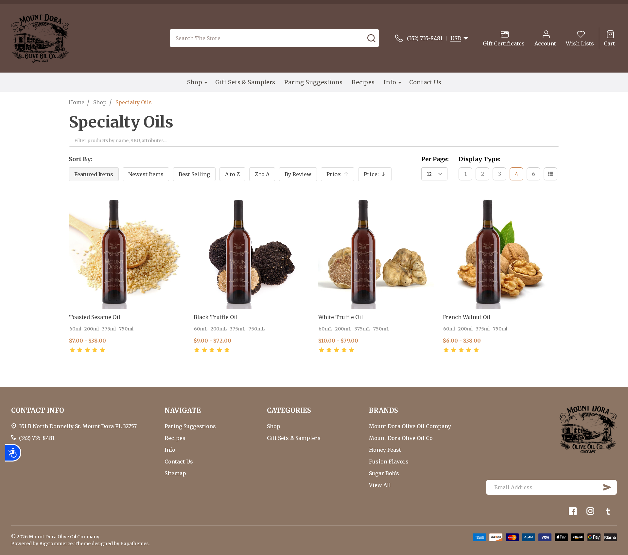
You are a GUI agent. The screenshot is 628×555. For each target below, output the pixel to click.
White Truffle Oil (340, 317)
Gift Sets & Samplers (245, 82)
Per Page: (435, 159)
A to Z (232, 174)
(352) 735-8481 (37, 438)
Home (76, 102)
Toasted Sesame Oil (94, 317)
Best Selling (194, 174)
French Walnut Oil (467, 317)
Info (390, 82)
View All (380, 485)
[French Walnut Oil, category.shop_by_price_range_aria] (501, 251)
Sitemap (175, 473)
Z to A (262, 174)
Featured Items (93, 174)
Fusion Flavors (389, 461)
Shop (194, 82)
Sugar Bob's (384, 473)
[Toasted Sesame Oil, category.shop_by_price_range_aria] (127, 251)
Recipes (363, 82)
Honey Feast (385, 449)
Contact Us (425, 82)
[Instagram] (590, 511)
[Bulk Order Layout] (550, 173)
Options (107, 360)
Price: (340, 176)
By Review (298, 174)
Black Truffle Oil (216, 317)
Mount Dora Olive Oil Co (401, 438)
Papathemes (134, 544)
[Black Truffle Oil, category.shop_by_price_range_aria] (252, 251)
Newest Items (146, 174)
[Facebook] (573, 511)
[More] (205, 82)
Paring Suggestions (313, 82)
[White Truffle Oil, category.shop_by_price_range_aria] (376, 251)
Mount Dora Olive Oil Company (410, 426)
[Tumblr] (608, 511)
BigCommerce (56, 544)
